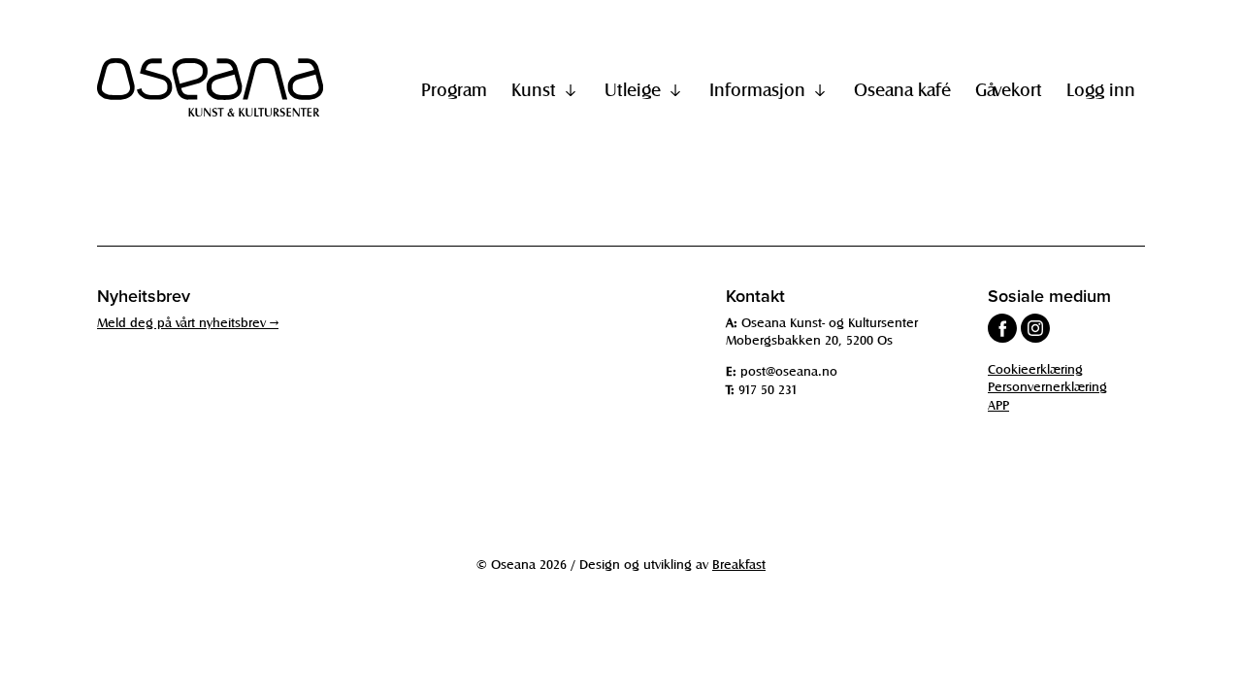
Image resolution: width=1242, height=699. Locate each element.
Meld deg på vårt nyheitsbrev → (187, 322)
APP (998, 404)
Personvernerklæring (1047, 386)
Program (454, 89)
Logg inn (1100, 89)
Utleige (633, 89)
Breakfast (739, 563)
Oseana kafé (902, 89)
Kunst (533, 89)
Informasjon (757, 89)
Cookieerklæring (1035, 368)
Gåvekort (1008, 89)
